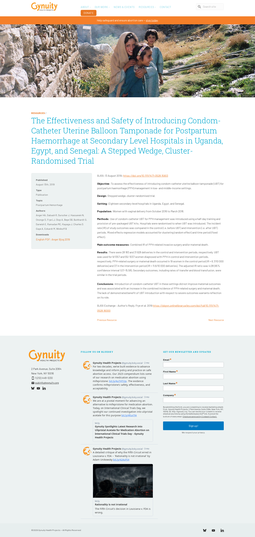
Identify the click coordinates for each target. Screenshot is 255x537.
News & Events (124, 7)
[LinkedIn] (222, 530)
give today (152, 20)
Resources (38, 113)
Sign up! (193, 425)
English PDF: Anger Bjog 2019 (53, 239)
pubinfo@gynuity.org (47, 382)
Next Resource (216, 319)
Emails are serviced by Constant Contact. (200, 416)
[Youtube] (213, 530)
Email (166, 360)
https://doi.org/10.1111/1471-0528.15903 (145, 175)
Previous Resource (107, 319)
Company (168, 395)
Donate (88, 12)
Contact (165, 7)
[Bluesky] (204, 530)
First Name (169, 371)
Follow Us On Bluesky (97, 351)
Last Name (169, 383)
